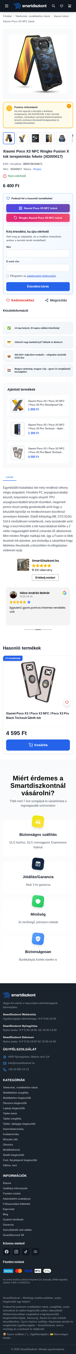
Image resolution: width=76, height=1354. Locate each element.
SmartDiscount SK (13, 1235)
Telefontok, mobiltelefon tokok (32, 16)
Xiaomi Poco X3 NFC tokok (18, 21)
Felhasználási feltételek (16, 1203)
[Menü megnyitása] (6, 6)
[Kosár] (69, 6)
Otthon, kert (10, 1165)
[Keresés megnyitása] (53, 6)
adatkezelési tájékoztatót (41, 275)
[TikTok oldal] (26, 1251)
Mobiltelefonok (11, 1149)
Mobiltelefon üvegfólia (15, 1092)
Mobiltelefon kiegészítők (17, 1097)
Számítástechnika (13, 1128)
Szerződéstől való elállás (17, 1229)
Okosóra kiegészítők (15, 1103)
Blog (5, 1214)
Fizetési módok (12, 1193)
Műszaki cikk (10, 1139)
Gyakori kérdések (13, 1219)
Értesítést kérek (38, 286)
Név (8, 246)
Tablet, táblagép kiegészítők (19, 1123)
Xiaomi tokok (61, 16)
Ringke (37, 169)
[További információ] (69, 106)
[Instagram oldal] (16, 1251)
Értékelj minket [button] (45, 577)
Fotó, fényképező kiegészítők (20, 1160)
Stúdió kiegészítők (13, 1154)
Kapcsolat (8, 1209)
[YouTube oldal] (35, 1251)
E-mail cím (12, 261)
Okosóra (8, 1144)
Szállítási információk (15, 1188)
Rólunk (7, 1183)
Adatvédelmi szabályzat (16, 1198)
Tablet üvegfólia (12, 1118)
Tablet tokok (10, 1113)
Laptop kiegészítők (14, 1108)
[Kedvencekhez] (67, 702)
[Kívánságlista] (61, 6)
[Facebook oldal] (6, 1251)
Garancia (8, 1224)
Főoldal (7, 16)
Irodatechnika (11, 1134)
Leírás (9, 476)
